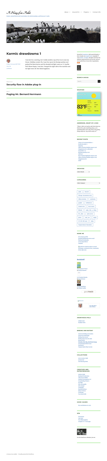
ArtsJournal (81, 360)
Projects (86, 12)
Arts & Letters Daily (83, 358)
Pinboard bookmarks (83, 240)
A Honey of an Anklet (18, 13)
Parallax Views (81, 322)
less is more (91, 206)
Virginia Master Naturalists (85, 225)
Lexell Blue (81, 387)
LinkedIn (80, 243)
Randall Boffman (82, 389)
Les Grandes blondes (82, 277)
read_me (87, 217)
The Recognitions (81, 286)
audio (79, 191)
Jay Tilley (80, 382)
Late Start (80, 418)
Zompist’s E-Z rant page (84, 421)
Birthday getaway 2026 (84, 152)
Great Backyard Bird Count (84, 343)
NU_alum (80, 214)
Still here (80, 154)
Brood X (87, 191)
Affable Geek (81, 321)
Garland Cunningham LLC (84, 379)
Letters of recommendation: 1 (85, 142)
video (92, 221)
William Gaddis (82, 288)
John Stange (81, 386)
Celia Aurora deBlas (83, 377)
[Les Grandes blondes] (79, 273)
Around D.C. (76, 12)
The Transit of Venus (82, 268)
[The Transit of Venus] (79, 265)
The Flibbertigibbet (83, 420)
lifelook (80, 210)
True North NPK (82, 394)
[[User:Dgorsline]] (83, 241)
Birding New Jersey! (83, 337)
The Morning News (83, 361)
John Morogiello (82, 384)
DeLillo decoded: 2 (82, 144)
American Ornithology (83, 335)
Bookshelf (81, 259)
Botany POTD (81, 340)
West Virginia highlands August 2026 (87, 155)
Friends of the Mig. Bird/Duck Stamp (87, 342)
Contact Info (96, 12)
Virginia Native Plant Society (85, 347)
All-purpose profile (83, 236)
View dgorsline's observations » (93, 306)
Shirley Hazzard (82, 270)
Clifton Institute (82, 199)
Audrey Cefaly (81, 374)
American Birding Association (85, 334)
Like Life (9, 66)
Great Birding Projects (83, 381)
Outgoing (80, 146)
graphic (80, 202)
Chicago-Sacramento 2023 (85, 195)
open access (90, 214)
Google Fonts (88, 56)
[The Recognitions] (79, 282)
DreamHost (85, 54)
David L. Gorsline (84, 57)
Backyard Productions (83, 376)
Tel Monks (81, 392)
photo (79, 217)
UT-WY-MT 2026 (82, 221)
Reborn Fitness (82, 391)
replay (94, 217)
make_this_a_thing (91, 210)
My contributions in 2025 (84, 405)
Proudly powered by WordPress (26, 454)
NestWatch (81, 345)
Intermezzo (81, 416)
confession (9, 68)
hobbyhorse (89, 202)
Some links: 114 (82, 150)
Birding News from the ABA (85, 338)
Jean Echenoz (81, 279)
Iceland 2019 (81, 206)
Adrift (79, 160)
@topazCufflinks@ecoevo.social (86, 238)
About (66, 12)
